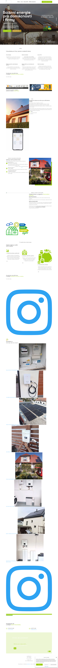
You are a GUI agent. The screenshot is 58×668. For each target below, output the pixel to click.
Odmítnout (46, 664)
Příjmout (39, 664)
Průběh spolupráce (32, 1)
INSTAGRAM (56, 25)
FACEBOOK (56, 19)
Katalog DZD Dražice (17, 30)
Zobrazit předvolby (53, 664)
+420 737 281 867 (10, 629)
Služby (18, 1)
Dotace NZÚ (26, 1)
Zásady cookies (46, 666)
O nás (22, 1)
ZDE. (22, 167)
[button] (56, 657)
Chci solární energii (47, 1)
